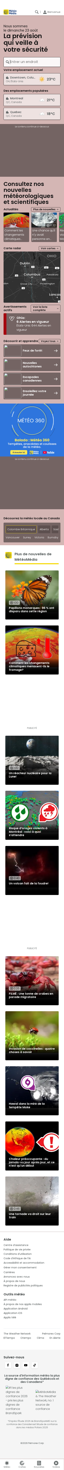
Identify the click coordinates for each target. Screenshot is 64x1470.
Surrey (27, 537)
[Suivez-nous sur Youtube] (25, 1365)
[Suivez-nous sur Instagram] (16, 1365)
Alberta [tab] (44, 529)
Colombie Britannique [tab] (21, 529)
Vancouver (13, 537)
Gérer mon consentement (20, 1267)
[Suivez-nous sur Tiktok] (34, 1365)
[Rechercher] (37, 12)
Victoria (39, 537)
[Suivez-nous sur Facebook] (8, 1365)
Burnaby (53, 537)
